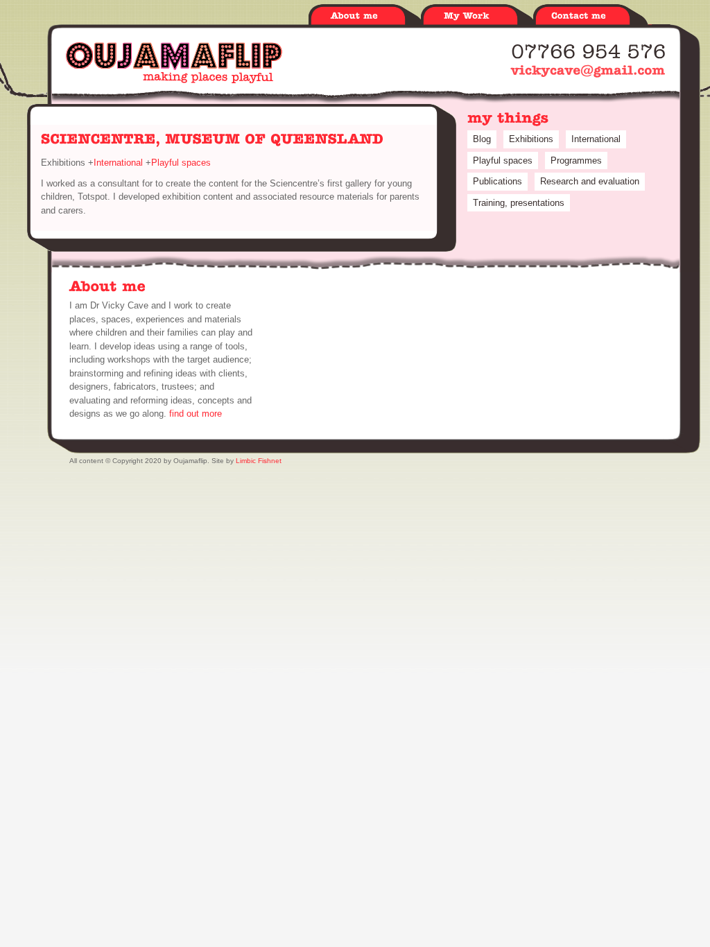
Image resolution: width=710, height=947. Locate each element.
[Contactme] (589, 16)
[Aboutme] (365, 16)
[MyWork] (477, 16)
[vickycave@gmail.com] (588, 70)
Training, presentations (518, 203)
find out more (195, 413)
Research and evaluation (589, 181)
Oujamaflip (174, 62)
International (118, 162)
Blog (482, 139)
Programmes (576, 160)
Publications (497, 181)
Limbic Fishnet (259, 460)
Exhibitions (531, 139)
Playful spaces (181, 162)
